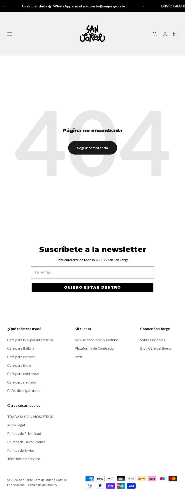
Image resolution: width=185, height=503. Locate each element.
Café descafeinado (21, 382)
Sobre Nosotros (152, 340)
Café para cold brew (23, 373)
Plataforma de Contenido (94, 348)
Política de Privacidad (24, 433)
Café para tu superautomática (30, 340)
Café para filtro (19, 365)
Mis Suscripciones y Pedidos (96, 340)
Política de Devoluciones (26, 442)
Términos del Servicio (23, 458)
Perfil (79, 357)
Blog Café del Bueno (156, 348)
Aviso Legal (16, 425)
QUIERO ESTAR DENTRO (92, 287)
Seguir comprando (92, 148)
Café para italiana (20, 348)
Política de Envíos (21, 450)
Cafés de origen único (23, 390)
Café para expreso (21, 357)
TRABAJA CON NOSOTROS (30, 416)
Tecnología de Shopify (41, 485)
